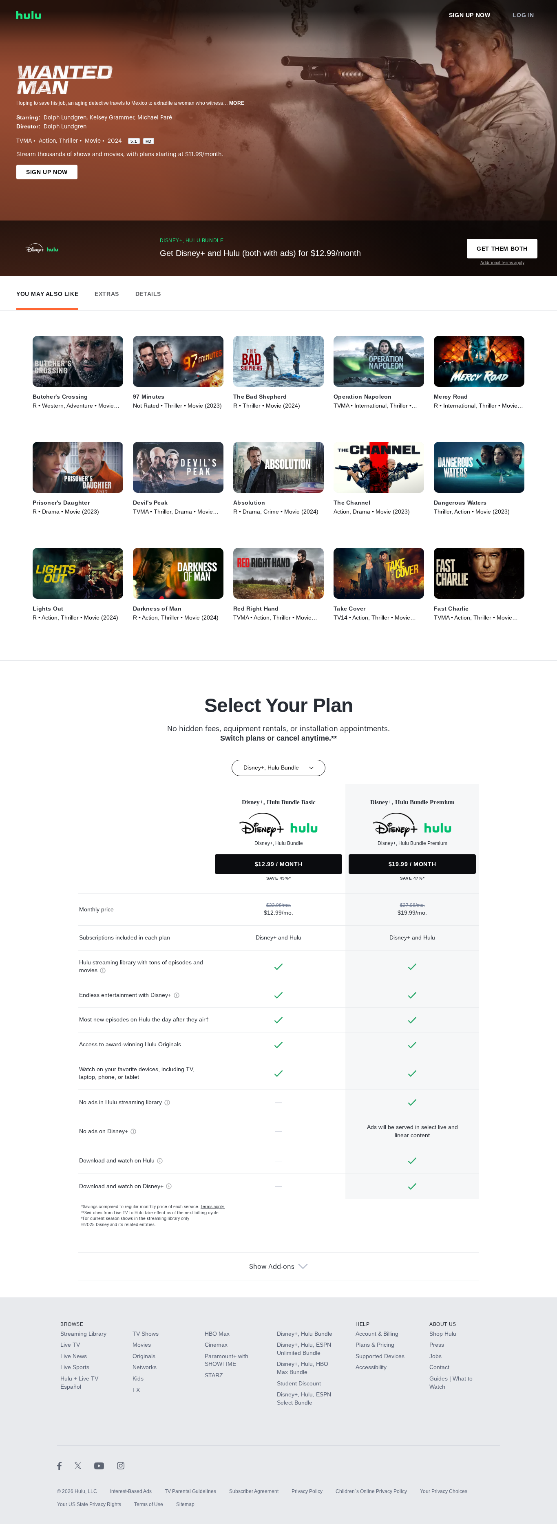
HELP (362, 1324)
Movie (93, 141)
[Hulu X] (84, 1465)
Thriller (68, 141)
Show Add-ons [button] (271, 1267)
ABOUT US (442, 1324)
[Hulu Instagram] (120, 1465)
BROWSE (72, 1324)
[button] (47, 292)
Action (47, 141)
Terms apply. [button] (213, 1207)
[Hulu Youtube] (105, 1465)
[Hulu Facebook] (66, 1465)
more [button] (237, 103)
